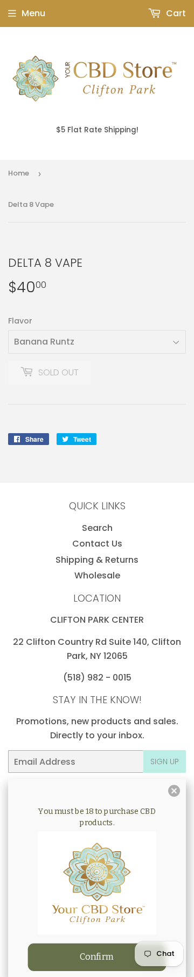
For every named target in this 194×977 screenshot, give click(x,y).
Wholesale (97, 575)
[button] (174, 791)
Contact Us (97, 543)
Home (18, 173)
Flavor (20, 320)
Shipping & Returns (97, 560)
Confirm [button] (97, 956)
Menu (33, 13)
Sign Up (164, 761)
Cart (175, 13)
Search (97, 528)
